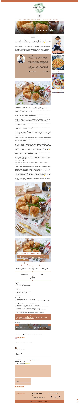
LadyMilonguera (21, 337)
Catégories (34, 395)
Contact (41, 0)
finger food (18, 322)
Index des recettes (26, 19)
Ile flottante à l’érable (20, 327)
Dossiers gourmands (47, 19)
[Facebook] (38, 16)
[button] (60, 20)
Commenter (42, 264)
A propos (38, 0)
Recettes (38, 19)
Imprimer (24, 264)
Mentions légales (19, 394)
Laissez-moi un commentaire (24, 317)
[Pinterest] (41, 16)
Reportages (33, 19)
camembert (18, 323)
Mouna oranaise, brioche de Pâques (40, 328)
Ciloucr (18, 347)
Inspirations (55, 19)
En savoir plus (46, 71)
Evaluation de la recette (20, 363)
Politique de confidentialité (20, 393)
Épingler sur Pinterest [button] (32, 264)
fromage (22, 323)
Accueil (20, 19)
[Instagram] (39, 16)
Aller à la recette (33, 37)
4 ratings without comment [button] (33, 360)
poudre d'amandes (27, 323)
